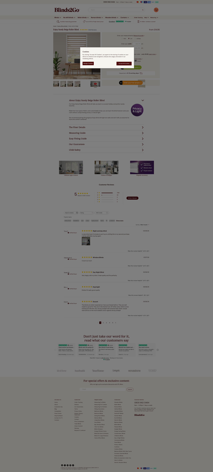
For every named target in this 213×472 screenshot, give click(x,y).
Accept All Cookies (124, 63)
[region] (107, 57)
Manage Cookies (88, 63)
